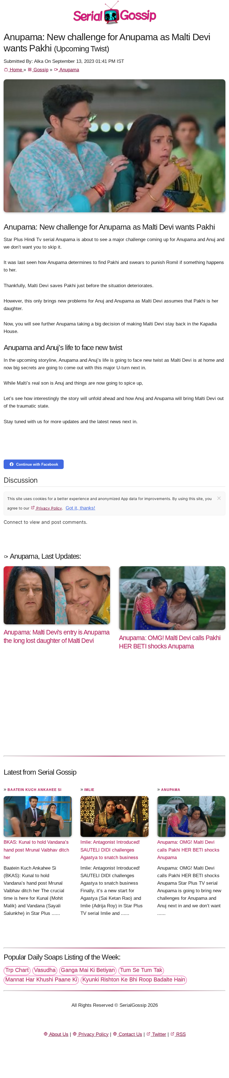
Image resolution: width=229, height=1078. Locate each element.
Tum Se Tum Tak (141, 970)
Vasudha (45, 970)
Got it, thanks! (80, 508)
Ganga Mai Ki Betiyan (88, 970)
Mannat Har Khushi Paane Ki (41, 979)
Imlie (89, 790)
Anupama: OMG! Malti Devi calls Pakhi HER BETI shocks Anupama (188, 849)
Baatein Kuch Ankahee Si (34, 790)
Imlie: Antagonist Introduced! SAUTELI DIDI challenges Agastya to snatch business (110, 849)
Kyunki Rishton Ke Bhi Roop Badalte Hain (133, 979)
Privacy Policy (48, 508)
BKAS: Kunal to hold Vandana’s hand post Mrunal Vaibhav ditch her (36, 849)
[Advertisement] (114, 709)
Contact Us (129, 1034)
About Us (58, 1034)
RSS (180, 1034)
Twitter (158, 1034)
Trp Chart (17, 970)
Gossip (40, 69)
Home (15, 69)
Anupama (68, 69)
